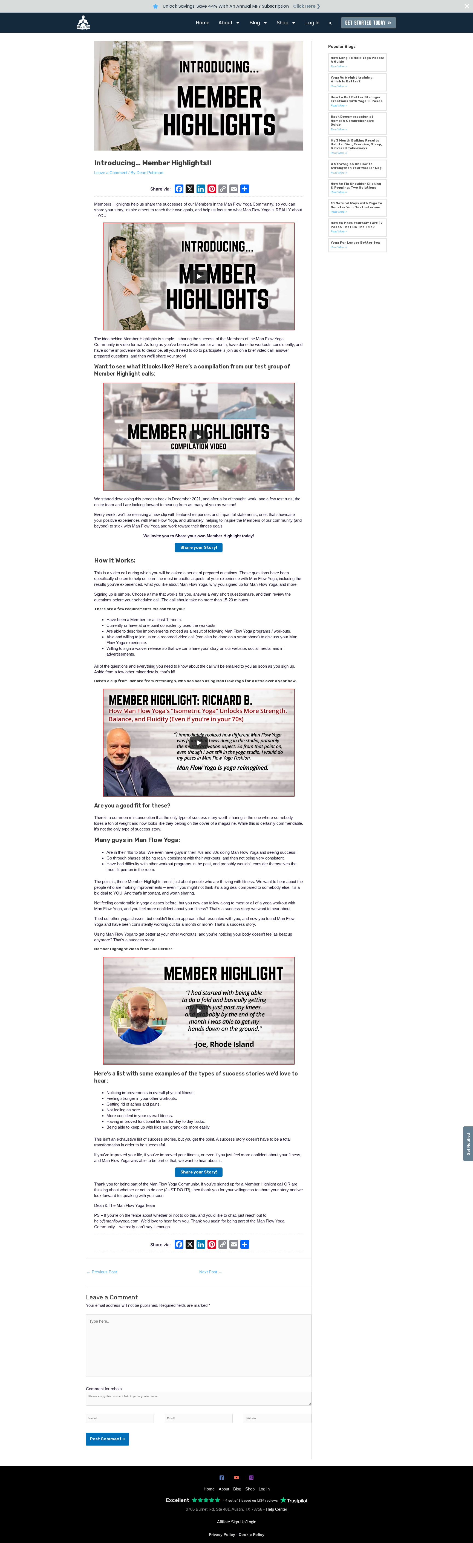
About (225, 22)
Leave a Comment (110, 172)
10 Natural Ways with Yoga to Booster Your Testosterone (356, 205)
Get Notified (468, 1143)
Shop (283, 22)
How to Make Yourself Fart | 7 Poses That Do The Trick (357, 225)
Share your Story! (198, 547)
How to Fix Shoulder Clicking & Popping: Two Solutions (356, 185)
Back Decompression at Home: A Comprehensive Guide (352, 120)
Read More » (339, 66)
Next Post (210, 1272)
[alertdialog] (236, 6)
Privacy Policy (222, 1534)
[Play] (198, 276)
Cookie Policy (251, 1534)
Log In (312, 22)
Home (202, 22)
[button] (330, 23)
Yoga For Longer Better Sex (355, 242)
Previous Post (101, 1272)
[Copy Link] (222, 189)
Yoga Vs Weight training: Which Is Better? (352, 79)
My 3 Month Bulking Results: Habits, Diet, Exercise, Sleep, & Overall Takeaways (356, 144)
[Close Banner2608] (467, 6)
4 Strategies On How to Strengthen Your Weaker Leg (356, 166)
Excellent (177, 1500)
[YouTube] (236, 1477)
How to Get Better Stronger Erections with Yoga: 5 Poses (357, 99)
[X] (189, 189)
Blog (254, 22)
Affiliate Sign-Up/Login (236, 1521)
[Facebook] (179, 189)
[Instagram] (251, 1477)
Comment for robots (104, 1388)
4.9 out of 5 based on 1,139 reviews (250, 1500)
